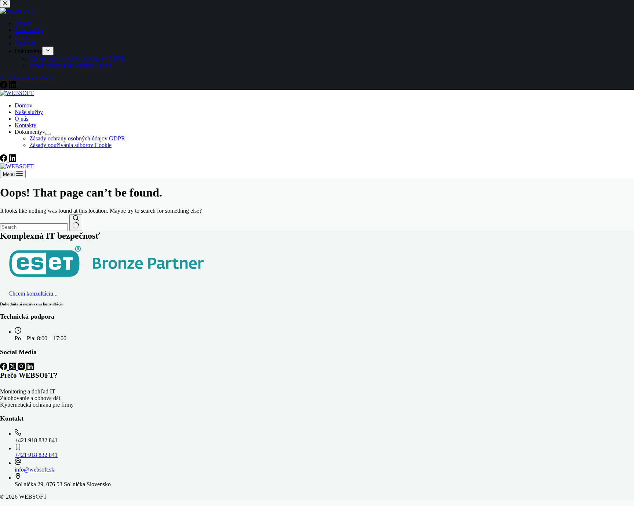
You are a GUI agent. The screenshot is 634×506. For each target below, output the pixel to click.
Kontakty (25, 125)
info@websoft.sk (34, 469)
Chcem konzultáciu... (33, 293)
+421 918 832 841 (36, 455)
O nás (21, 118)
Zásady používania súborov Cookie (70, 145)
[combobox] (34, 227)
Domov (23, 105)
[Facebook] (4, 160)
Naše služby (29, 112)
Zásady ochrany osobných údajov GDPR (77, 138)
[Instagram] (22, 368)
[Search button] (75, 222)
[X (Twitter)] (13, 368)
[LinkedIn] (12, 160)
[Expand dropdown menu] (48, 134)
